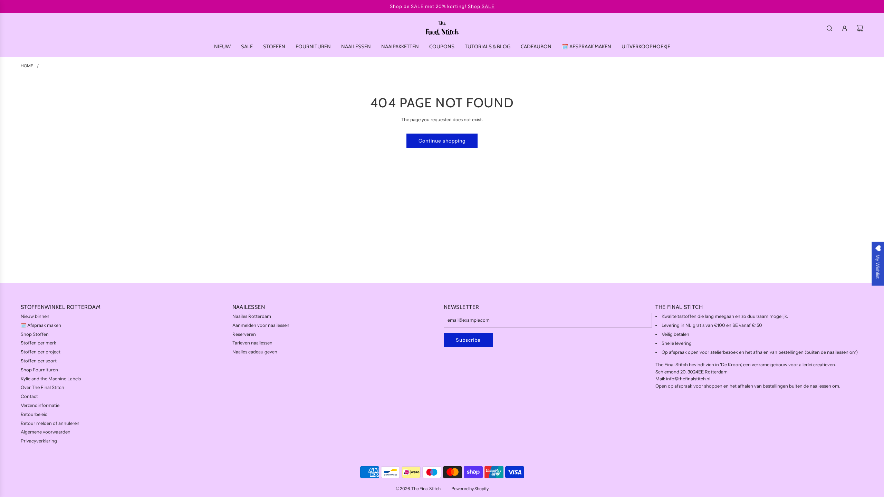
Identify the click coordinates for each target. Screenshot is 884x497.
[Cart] (859, 28)
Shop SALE (481, 6)
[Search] (829, 28)
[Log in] (844, 28)
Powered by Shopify (470, 488)
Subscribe (468, 340)
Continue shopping (442, 141)
